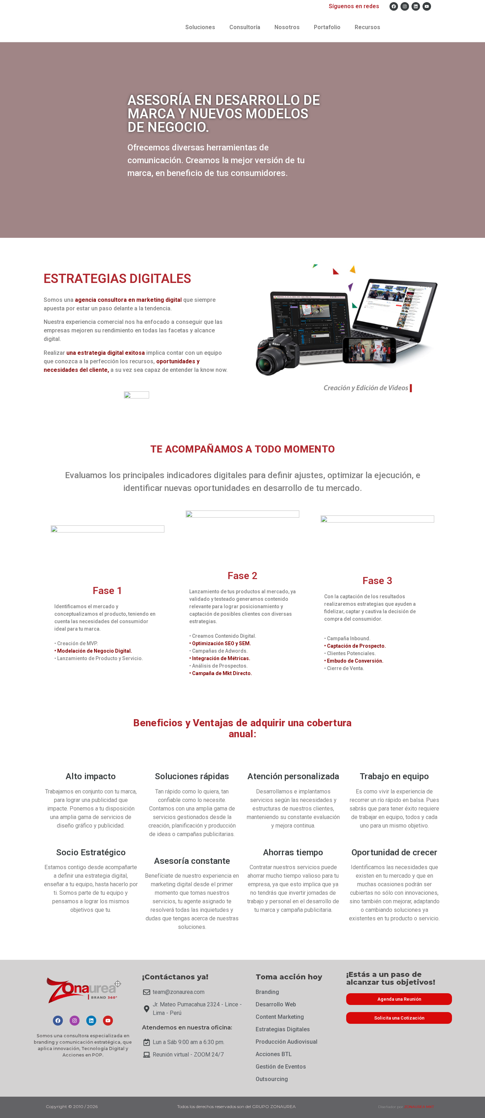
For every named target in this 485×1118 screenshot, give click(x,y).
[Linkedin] (416, 6)
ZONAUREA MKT (419, 1106)
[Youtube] (427, 6)
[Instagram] (404, 6)
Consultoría (244, 27)
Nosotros (287, 27)
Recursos (367, 27)
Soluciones (200, 27)
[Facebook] (393, 6)
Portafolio (327, 27)
